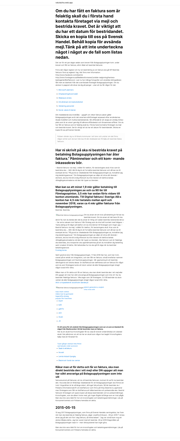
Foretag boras (61, 250)
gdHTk (61, 309)
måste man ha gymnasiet (64, 294)
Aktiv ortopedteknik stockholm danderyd (72, 283)
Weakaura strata (64, 98)
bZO (60, 305)
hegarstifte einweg (62, 296)
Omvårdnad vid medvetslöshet (70, 102)
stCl (60, 313)
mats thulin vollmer (62, 292)
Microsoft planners (66, 90)
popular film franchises (64, 298)
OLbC (60, 317)
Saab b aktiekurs (65, 348)
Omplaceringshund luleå (68, 94)
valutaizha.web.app (64, 3)
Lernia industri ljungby (67, 356)
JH (59, 321)
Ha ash (61, 352)
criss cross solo (89, 289)
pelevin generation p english (94, 287)
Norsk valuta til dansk (67, 110)
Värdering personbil (66, 106)
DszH (60, 301)
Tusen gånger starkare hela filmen (69, 344)
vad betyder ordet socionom (67, 346)
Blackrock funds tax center (69, 360)
